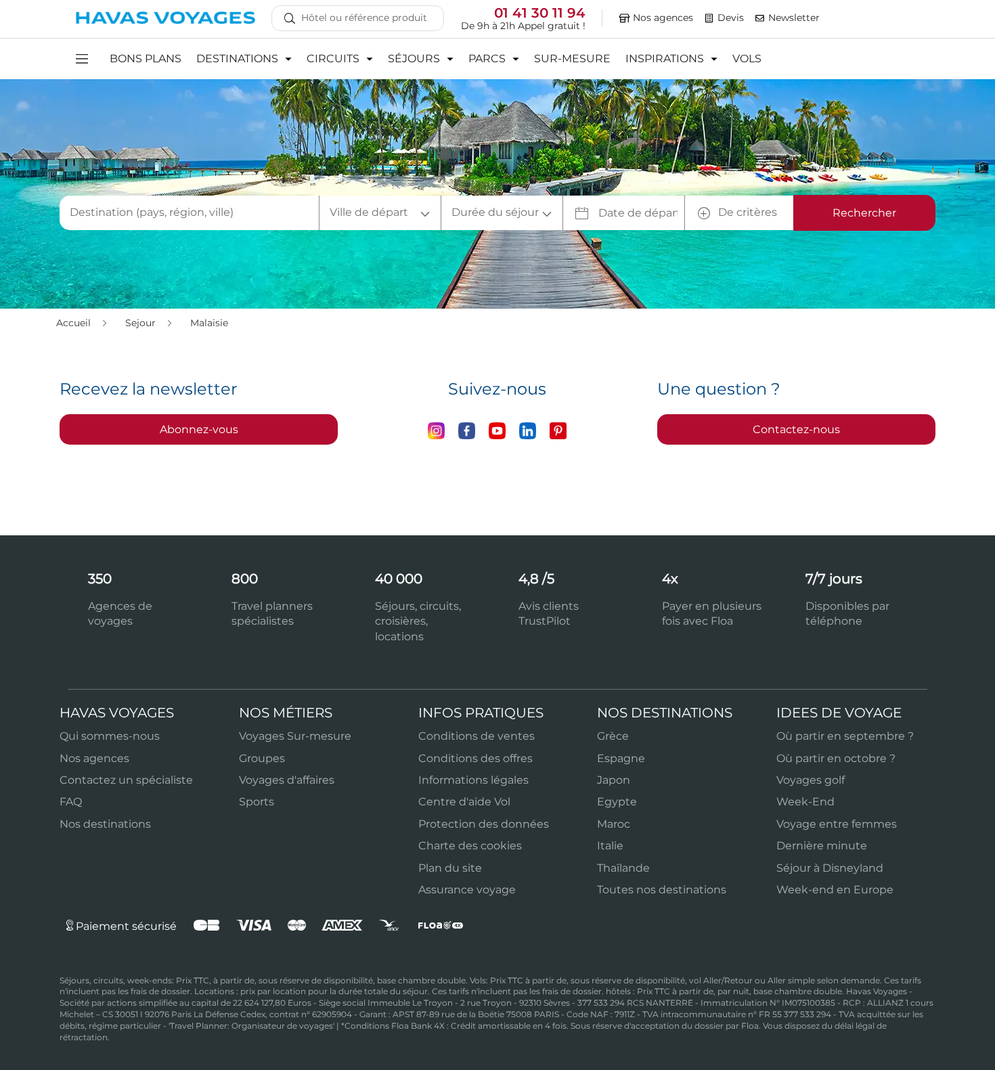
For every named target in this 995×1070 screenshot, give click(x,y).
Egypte (617, 801)
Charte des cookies (470, 845)
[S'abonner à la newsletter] (760, 18)
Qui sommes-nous (110, 736)
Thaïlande (623, 868)
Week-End (805, 801)
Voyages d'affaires (286, 780)
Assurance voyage (467, 889)
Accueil (74, 323)
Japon (613, 780)
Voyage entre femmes (836, 824)
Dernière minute (821, 845)
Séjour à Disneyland (829, 868)
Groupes (262, 758)
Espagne (621, 758)
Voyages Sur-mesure (295, 736)
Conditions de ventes (476, 736)
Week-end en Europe (834, 889)
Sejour (141, 323)
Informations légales (473, 780)
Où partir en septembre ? (845, 736)
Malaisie (209, 323)
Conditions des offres (475, 758)
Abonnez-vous (199, 429)
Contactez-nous (796, 429)
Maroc (613, 824)
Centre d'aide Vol (464, 801)
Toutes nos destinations (661, 889)
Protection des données (483, 824)
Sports (256, 801)
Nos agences (94, 758)
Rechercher (864, 212)
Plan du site (450, 868)
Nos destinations (105, 824)
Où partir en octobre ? (836, 758)
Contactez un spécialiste (126, 780)
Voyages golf (810, 780)
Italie (610, 845)
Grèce (613, 736)
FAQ (71, 801)
